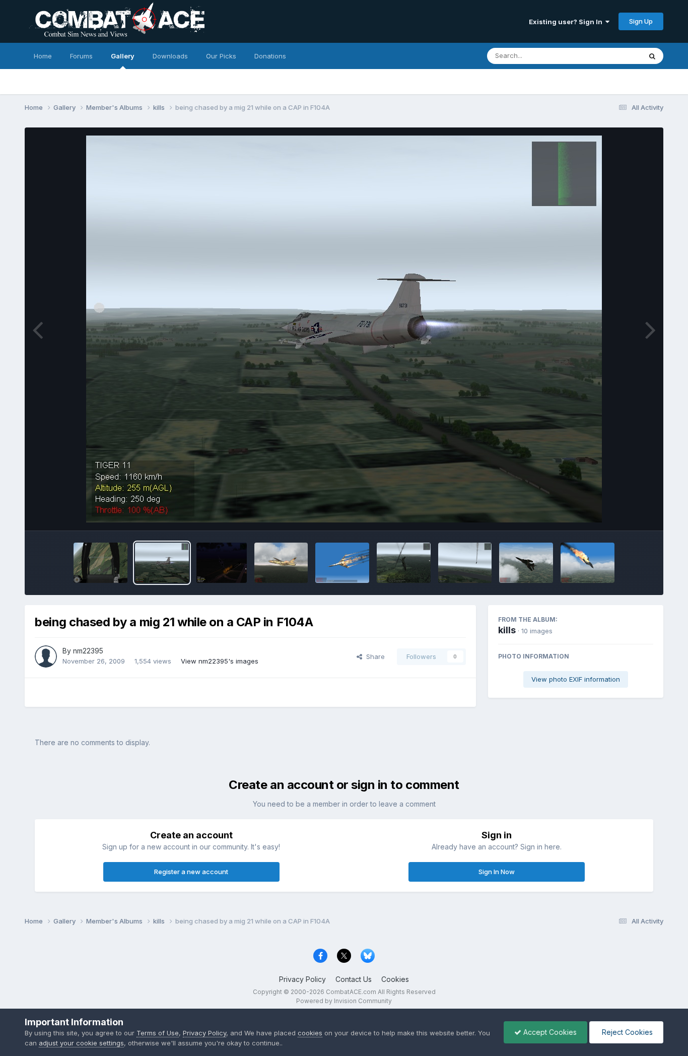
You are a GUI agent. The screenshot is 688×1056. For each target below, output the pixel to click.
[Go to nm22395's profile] (46, 656)
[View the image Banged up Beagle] (281, 563)
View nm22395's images (219, 661)
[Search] (652, 56)
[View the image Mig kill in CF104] (404, 563)
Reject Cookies (626, 1032)
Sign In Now (496, 872)
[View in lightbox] (344, 329)
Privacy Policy (302, 979)
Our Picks (221, 56)
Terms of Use (157, 1033)
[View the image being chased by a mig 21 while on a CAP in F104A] (162, 563)
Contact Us (353, 979)
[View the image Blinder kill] (342, 563)
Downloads (170, 56)
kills (507, 630)
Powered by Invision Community (344, 1001)
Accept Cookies (549, 1032)
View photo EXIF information (575, 679)
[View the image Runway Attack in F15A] (221, 563)
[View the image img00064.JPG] (100, 563)
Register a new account (191, 872)
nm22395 (88, 650)
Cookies (395, 979)
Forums (81, 56)
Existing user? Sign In (567, 22)
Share (373, 656)
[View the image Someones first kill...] (465, 563)
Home (43, 56)
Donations (270, 56)
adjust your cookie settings (81, 1043)
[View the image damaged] (526, 563)
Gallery (122, 56)
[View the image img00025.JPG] (587, 563)
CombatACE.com (351, 992)
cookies (310, 1033)
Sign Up (641, 21)
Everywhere (610, 55)
